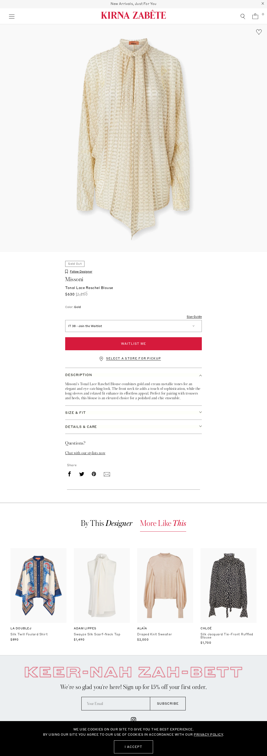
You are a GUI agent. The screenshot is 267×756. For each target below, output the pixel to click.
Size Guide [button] (194, 316)
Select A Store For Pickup (133, 358)
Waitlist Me (133, 344)
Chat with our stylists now (85, 453)
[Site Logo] (133, 16)
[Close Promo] (263, 4)
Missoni (74, 279)
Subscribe (168, 703)
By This (106, 523)
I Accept (133, 747)
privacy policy (208, 734)
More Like (163, 523)
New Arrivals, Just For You (134, 3)
